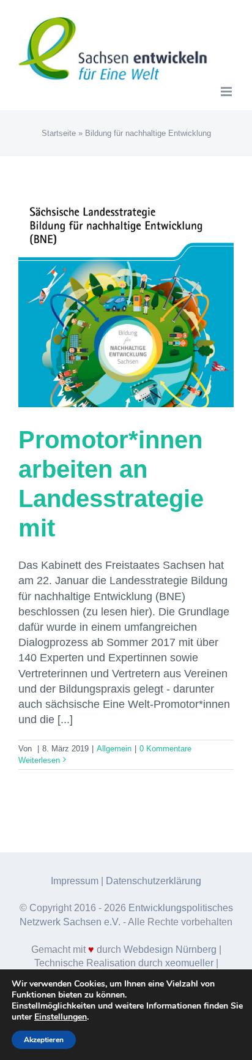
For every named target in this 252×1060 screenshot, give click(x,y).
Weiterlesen (39, 760)
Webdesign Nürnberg (170, 949)
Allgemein (114, 748)
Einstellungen (60, 1017)
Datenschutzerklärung (153, 881)
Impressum (74, 881)
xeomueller (189, 963)
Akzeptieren (44, 1040)
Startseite (59, 133)
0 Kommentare (165, 748)
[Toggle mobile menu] (227, 91)
